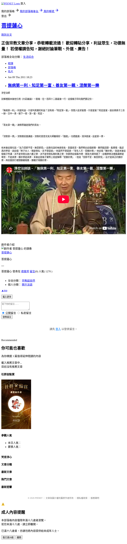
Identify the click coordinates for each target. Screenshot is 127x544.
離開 (19, 537)
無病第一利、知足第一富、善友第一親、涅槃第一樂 (53, 85)
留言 (32, 271)
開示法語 (27, 284)
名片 (10, 71)
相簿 (10, 63)
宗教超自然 (28, 280)
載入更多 (7, 297)
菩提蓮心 (11, 26)
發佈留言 (7, 317)
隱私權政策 (82, 498)
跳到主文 (6, 34)
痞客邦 (25, 271)
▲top (4, 290)
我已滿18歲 (8, 537)
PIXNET (38, 498)
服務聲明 (95, 498)
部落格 (12, 67)
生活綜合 (28, 56)
